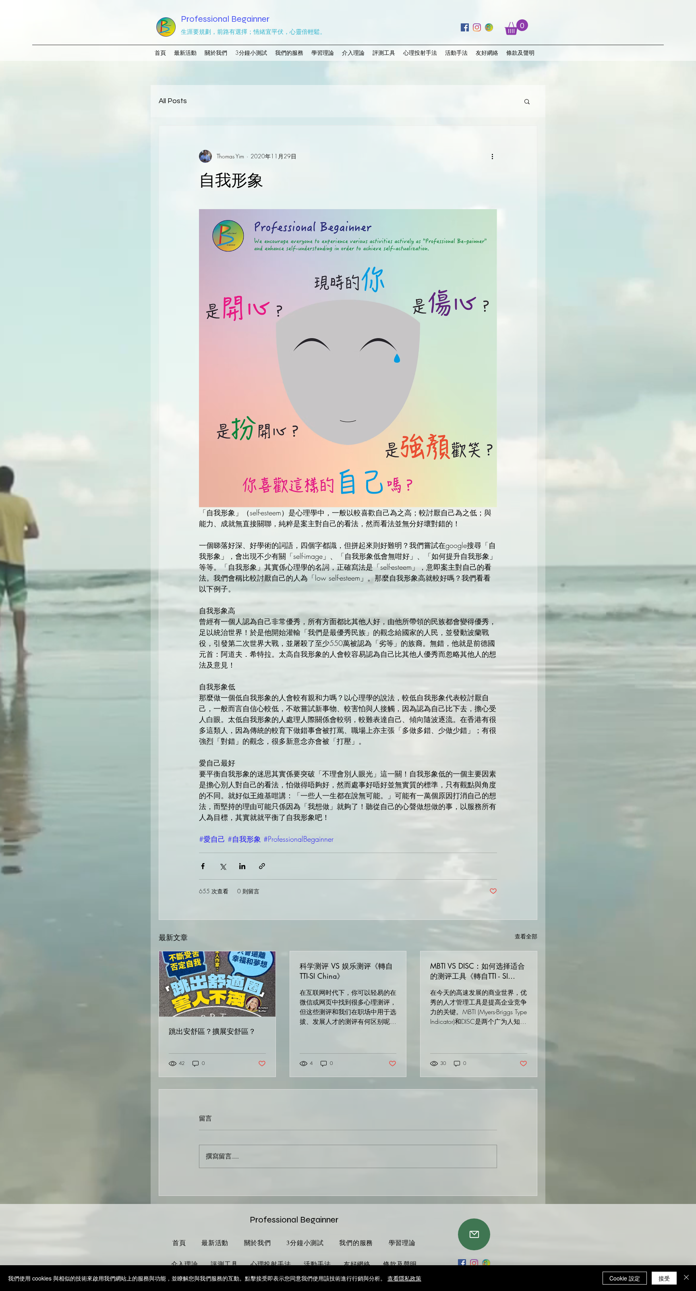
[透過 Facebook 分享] (203, 866)
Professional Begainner (225, 19)
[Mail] (474, 1234)
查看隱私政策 (404, 1278)
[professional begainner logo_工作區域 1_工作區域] (489, 27)
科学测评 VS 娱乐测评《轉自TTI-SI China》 (346, 971)
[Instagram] (477, 27)
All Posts (173, 101)
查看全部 (526, 936)
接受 (664, 1278)
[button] (516, 27)
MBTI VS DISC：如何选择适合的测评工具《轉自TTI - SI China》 (477, 971)
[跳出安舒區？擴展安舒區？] (217, 984)
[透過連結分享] (262, 866)
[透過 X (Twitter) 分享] (222, 866)
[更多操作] (492, 156)
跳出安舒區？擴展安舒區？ (212, 1031)
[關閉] (686, 1278)
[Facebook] (465, 27)
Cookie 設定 (624, 1278)
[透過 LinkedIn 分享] (242, 866)
